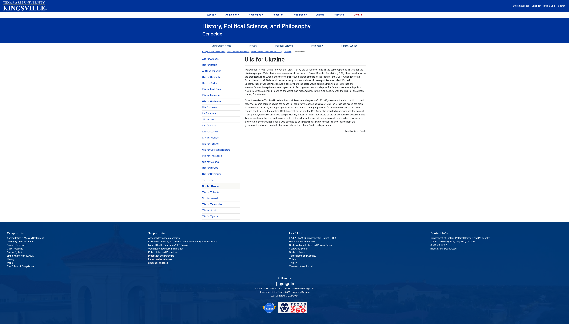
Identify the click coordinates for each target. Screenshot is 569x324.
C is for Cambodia (211, 77)
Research (278, 14)
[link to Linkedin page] (292, 284)
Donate (358, 14)
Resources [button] (299, 14)
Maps (10, 262)
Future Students (520, 5)
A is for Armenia (210, 58)
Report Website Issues (160, 259)
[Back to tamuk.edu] (24, 6)
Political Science (284, 45)
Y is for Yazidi (209, 210)
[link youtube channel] (282, 284)
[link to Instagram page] (287, 284)
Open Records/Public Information (165, 248)
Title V (292, 259)
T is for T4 (207, 180)
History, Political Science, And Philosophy (266, 52)
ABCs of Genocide (211, 71)
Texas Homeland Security (302, 255)
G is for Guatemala (211, 101)
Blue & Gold (549, 5)
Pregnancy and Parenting (161, 255)
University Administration (20, 241)
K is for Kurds (209, 125)
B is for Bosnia (209, 65)
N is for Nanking (210, 143)
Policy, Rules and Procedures (163, 252)
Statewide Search (298, 248)
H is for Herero (210, 107)
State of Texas (297, 252)
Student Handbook (158, 262)
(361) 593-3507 (438, 245)
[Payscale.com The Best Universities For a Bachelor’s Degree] (269, 308)
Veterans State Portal (301, 266)
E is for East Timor (212, 89)
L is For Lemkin (210, 131)
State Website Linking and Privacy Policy (310, 245)
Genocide (287, 52)
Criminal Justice (349, 45)
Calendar (536, 5)
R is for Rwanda (210, 168)
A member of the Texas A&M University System (285, 292)
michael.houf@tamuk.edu (443, 248)
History (253, 45)
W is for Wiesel (210, 198)
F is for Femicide (211, 95)
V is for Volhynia (210, 192)
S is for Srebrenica (211, 174)
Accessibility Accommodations (164, 238)
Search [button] (561, 5)
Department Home (221, 45)
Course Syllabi (14, 252)
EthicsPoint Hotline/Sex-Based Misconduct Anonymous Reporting (182, 241)
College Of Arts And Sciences (213, 52)
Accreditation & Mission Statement (25, 238)
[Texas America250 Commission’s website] (292, 308)
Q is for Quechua (210, 162)
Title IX (293, 262)
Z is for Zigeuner (210, 216)
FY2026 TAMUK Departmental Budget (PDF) (312, 238)
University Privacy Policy (302, 241)
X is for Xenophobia (212, 204)
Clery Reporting (15, 248)
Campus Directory (16, 245)
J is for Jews (209, 119)
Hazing (10, 259)
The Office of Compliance (20, 266)
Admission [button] (231, 14)
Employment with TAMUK (20, 255)
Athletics (339, 14)
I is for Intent (209, 113)
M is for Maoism (210, 137)
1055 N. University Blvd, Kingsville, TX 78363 (453, 241)
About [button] (210, 14)
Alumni (320, 14)
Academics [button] (255, 14)
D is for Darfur (209, 83)
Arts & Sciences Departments (238, 52)
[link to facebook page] (277, 284)
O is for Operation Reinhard (216, 149)
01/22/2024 (292, 295)
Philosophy (317, 45)
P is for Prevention (212, 155)
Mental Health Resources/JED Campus (168, 245)
